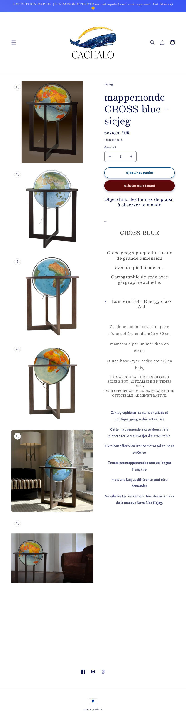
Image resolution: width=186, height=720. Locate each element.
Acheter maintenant (139, 186)
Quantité (110, 147)
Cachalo (97, 709)
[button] (14, 42)
